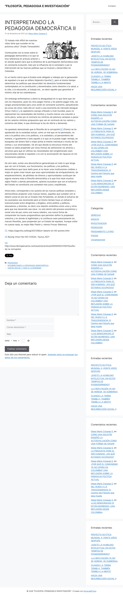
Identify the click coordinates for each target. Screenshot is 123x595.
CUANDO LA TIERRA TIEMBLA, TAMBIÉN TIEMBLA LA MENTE (101, 79)
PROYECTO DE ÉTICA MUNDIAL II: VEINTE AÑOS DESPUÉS (104, 49)
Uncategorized (98, 240)
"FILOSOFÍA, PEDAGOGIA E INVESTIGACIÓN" (37, 6)
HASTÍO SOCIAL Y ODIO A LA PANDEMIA (24, 268)
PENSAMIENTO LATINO (102, 231)
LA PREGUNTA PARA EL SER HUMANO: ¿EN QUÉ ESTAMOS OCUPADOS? (103, 134)
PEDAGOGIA (13, 263)
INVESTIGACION (99, 223)
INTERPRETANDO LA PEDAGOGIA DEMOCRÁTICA (28, 265)
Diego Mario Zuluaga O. (102, 112)
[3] (61, 129)
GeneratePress (89, 591)
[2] (16, 111)
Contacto (112, 6)
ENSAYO (95, 219)
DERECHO (96, 215)
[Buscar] (114, 22)
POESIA (94, 235)
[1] (52, 80)
